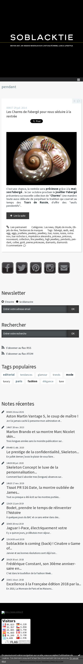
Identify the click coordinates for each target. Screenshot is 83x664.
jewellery (42, 233)
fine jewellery (37, 239)
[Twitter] (22, 268)
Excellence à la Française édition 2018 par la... (43, 583)
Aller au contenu (10, 2)
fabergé (58, 230)
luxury (6, 381)
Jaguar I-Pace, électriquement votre (36, 527)
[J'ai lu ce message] (79, 655)
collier (16, 242)
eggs (14, 233)
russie (56, 233)
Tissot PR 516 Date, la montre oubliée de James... (40, 490)
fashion (32, 381)
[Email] (64, 268)
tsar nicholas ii (19, 236)
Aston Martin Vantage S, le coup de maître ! (42, 416)
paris (19, 381)
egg (8, 233)
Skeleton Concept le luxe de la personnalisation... (32, 469)
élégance (48, 381)
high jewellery (52, 239)
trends (56, 374)
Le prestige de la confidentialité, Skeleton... (42, 451)
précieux (56, 236)
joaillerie (22, 233)
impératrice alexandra (39, 236)
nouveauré (12, 239)
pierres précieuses (35, 242)
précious (66, 236)
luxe (61, 381)
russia (63, 233)
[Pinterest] (36, 268)
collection (24, 239)
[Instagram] (50, 268)
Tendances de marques (31, 230)
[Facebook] (8, 268)
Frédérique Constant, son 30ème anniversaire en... (41, 566)
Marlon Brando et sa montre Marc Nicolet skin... (40, 434)
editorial (8, 374)
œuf (71, 230)
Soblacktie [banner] (41, 38)
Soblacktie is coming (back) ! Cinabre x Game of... (43, 546)
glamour (42, 374)
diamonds (62, 242)
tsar (50, 233)
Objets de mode (63, 227)
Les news (48, 227)
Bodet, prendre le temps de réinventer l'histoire (38, 510)
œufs (65, 230)
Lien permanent (18, 227)
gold (22, 242)
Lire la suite (19, 215)
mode (69, 374)
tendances (26, 374)
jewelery (32, 233)
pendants (65, 239)
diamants (50, 242)
